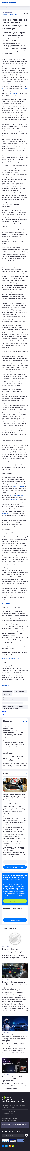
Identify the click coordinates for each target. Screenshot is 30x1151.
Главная (4, 7)
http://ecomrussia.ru (8, 685)
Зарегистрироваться (15, 901)
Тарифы (14, 1101)
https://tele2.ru (6, 603)
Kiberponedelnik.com (16, 495)
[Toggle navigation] (27, 3)
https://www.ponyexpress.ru (10, 658)
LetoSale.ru (13, 500)
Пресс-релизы (11, 7)
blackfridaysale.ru (7, 513)
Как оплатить (22, 1101)
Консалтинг (6, 1101)
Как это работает (20, 1099)
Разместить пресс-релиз (15, 867)
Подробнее (15, 862)
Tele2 (26, 88)
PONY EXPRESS (13, 93)
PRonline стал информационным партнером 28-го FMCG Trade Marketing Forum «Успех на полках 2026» (14, 757)
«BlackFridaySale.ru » (10, 14)
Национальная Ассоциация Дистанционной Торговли (10, 698)
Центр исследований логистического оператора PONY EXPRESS (13, 707)
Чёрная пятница (7, 691)
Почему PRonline (7, 1099)
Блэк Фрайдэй (6, 84)
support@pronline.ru (9, 1113)
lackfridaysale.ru (19, 486)
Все (24, 721)
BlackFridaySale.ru (20, 691)
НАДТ (4, 88)
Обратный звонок (15, 920)
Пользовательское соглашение (9, 1120)
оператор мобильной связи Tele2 (12, 703)
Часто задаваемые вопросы (11, 915)
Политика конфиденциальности (9, 1118)
